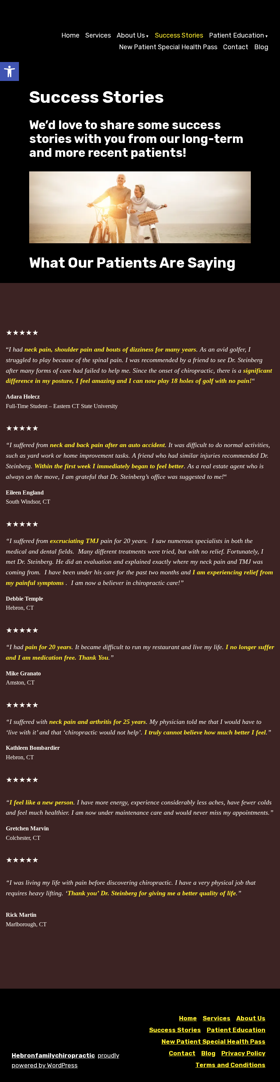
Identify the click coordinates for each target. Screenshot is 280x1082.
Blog (261, 47)
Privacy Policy (243, 1053)
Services (98, 36)
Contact (235, 47)
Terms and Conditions (230, 1065)
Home (70, 36)
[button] (9, 71)
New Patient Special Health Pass (168, 47)
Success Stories (179, 36)
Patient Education (236, 36)
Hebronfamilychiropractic (53, 1055)
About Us (131, 36)
